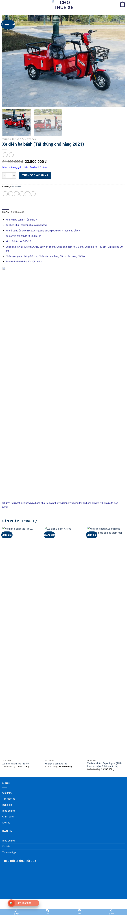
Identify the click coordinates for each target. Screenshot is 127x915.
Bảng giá (7, 804)
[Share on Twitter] (16, 193)
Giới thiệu (7, 792)
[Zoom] (6, 103)
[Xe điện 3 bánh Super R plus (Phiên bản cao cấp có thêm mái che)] (106, 642)
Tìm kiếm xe (8, 798)
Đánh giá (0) (17, 212)
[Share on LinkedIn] (33, 193)
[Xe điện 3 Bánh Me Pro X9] (21, 642)
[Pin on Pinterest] (27, 193)
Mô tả (5, 212)
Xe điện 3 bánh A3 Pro (56, 763)
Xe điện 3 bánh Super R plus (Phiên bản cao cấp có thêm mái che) (104, 765)
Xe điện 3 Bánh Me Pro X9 (15, 763)
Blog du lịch (8, 810)
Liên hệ (6, 822)
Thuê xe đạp (9, 852)
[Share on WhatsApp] (5, 193)
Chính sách (8, 816)
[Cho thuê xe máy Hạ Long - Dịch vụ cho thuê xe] (63, 4)
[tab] (5, 212)
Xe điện (20, 139)
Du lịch (6, 846)
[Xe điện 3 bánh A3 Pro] (64, 642)
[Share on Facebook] (10, 193)
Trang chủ (8, 139)
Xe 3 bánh (32, 139)
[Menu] (4, 4)
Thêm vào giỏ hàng (35, 175)
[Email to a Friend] (21, 193)
